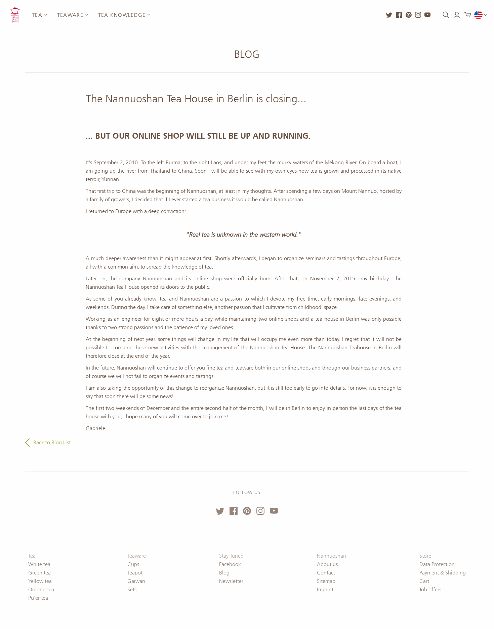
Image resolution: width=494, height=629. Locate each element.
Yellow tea (40, 581)
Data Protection (437, 564)
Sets (131, 589)
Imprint (325, 589)
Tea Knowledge (122, 15)
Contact (326, 572)
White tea (39, 564)
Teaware (70, 15)
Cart (424, 581)
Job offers (430, 589)
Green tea (39, 572)
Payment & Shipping (442, 572)
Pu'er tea (38, 598)
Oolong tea (41, 589)
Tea (37, 15)
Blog (246, 54)
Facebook (230, 564)
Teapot (134, 572)
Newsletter (231, 581)
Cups (133, 564)
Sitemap (326, 581)
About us (327, 564)
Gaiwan (136, 581)
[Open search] (446, 14)
